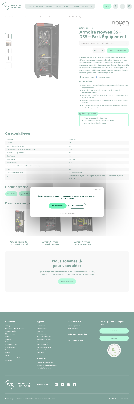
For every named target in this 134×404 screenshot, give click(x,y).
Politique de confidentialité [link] (67, 213)
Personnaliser (77, 206)
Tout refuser (97, 190)
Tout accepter (57, 206)
